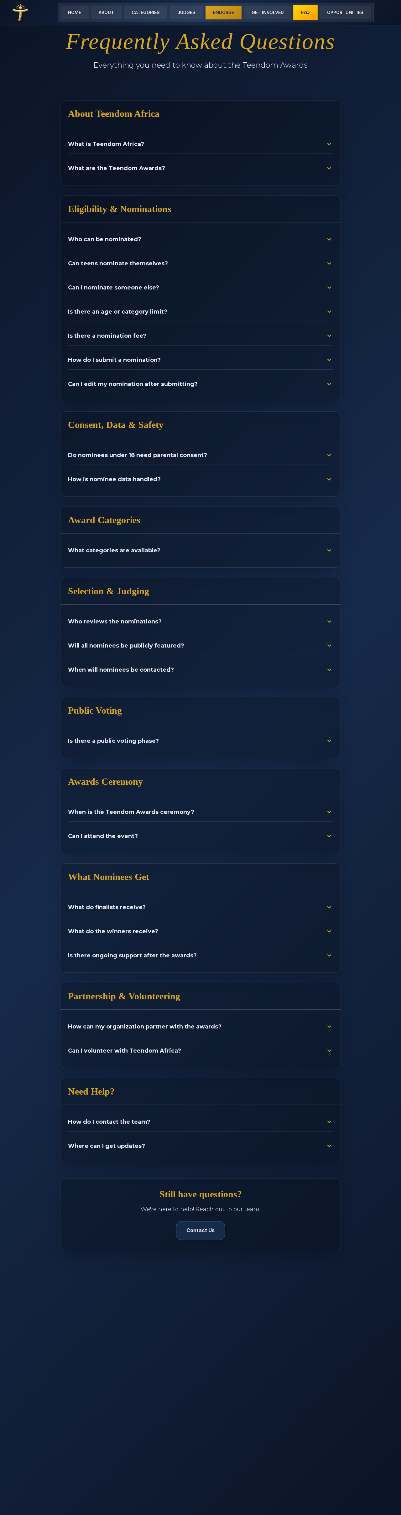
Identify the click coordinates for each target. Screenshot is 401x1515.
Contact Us (200, 1230)
